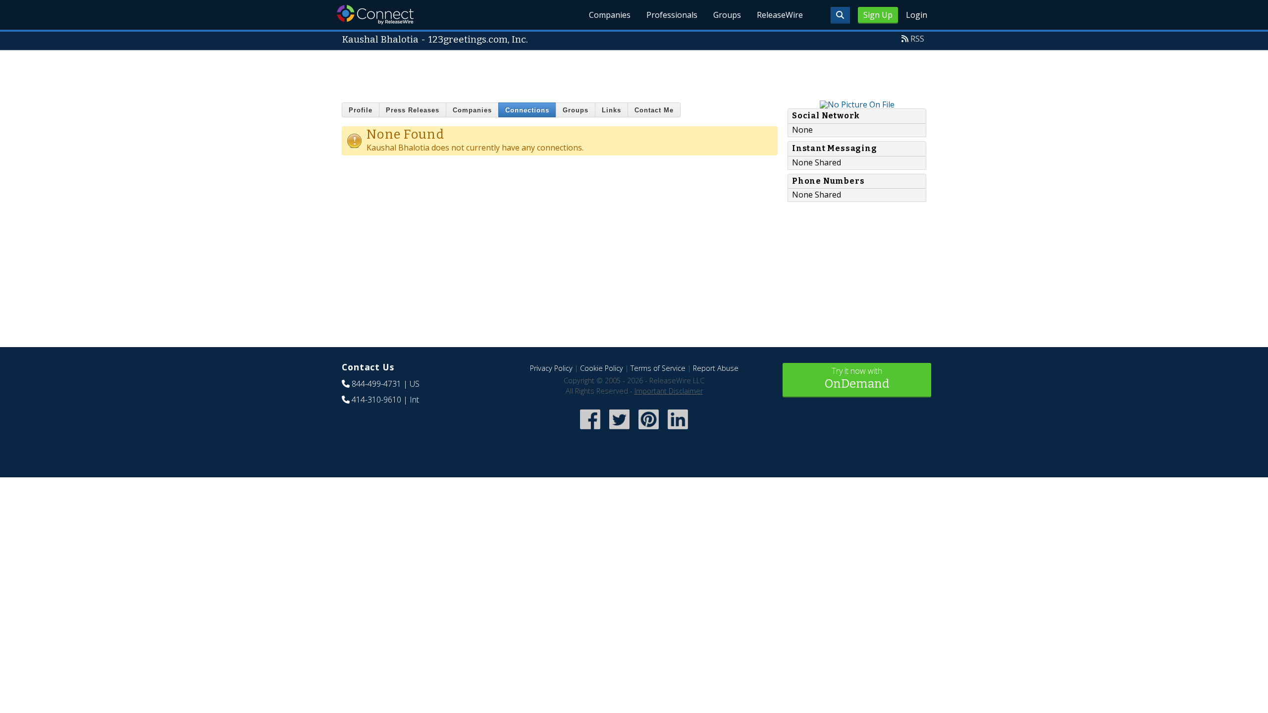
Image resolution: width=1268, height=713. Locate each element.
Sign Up (878, 14)
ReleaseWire (780, 14)
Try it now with (857, 378)
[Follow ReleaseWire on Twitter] (619, 430)
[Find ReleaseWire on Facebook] (590, 430)
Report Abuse (716, 368)
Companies (610, 14)
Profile (360, 110)
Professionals (671, 14)
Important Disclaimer (668, 391)
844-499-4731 (376, 383)
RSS (917, 38)
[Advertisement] (634, 73)
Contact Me (654, 110)
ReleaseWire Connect (375, 14)
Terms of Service (658, 368)
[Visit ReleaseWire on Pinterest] (648, 430)
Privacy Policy (551, 368)
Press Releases (412, 110)
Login (916, 14)
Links (611, 110)
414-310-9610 (376, 399)
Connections (527, 110)
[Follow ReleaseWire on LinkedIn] (677, 430)
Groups (727, 14)
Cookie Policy (601, 368)
